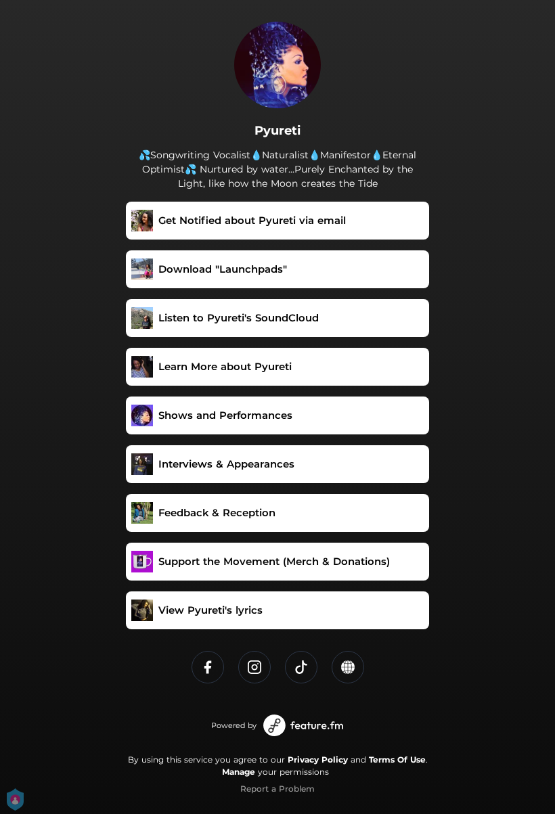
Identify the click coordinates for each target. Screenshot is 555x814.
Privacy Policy (318, 759)
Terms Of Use (397, 759)
